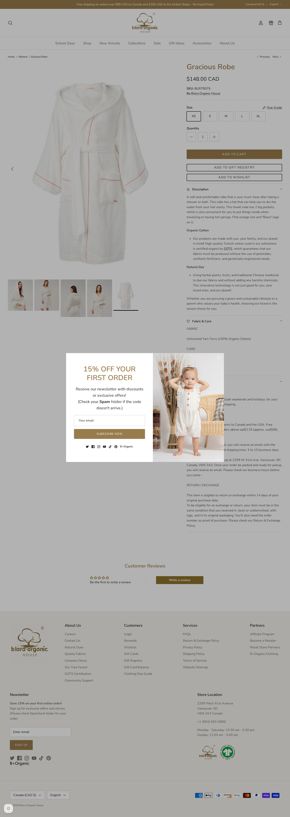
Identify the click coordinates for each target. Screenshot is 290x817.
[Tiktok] (110, 446)
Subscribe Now (110, 434)
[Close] (219, 358)
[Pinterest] (115, 446)
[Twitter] (87, 446)
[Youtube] (104, 446)
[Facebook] (93, 446)
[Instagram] (98, 446)
